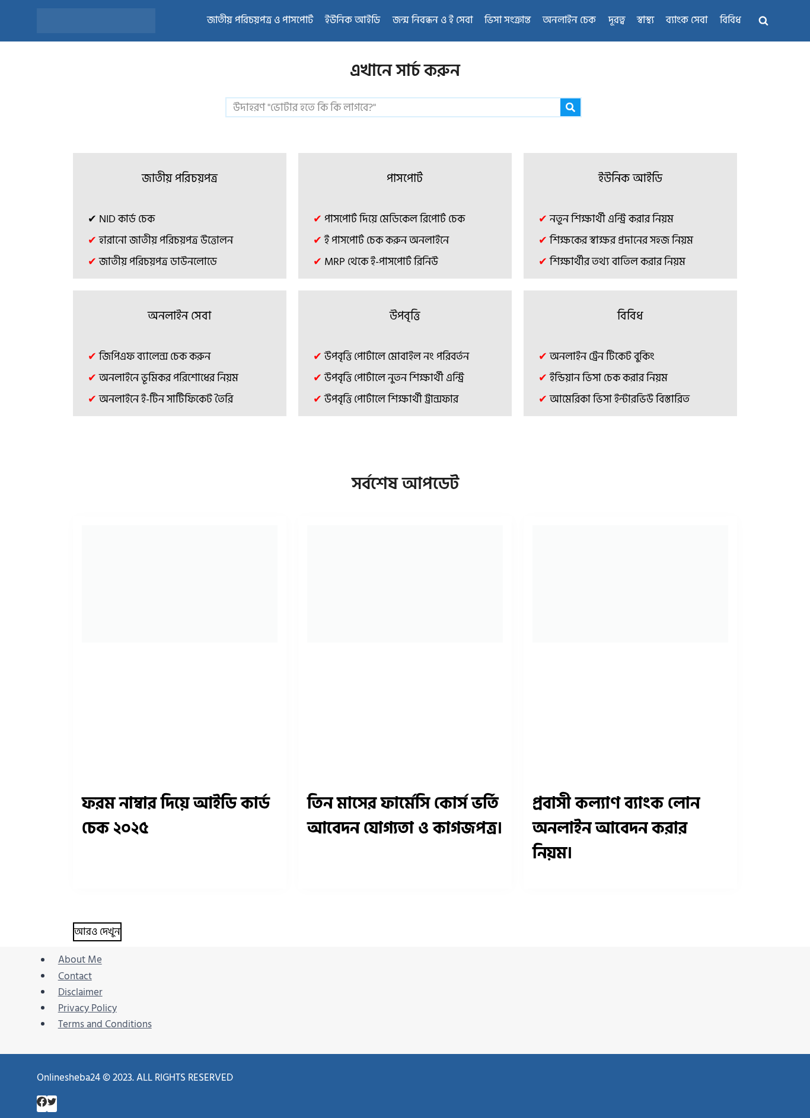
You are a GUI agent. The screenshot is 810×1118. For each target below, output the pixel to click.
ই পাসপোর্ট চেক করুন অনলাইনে (386, 240)
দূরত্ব (616, 20)
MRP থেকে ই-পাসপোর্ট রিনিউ (381, 261)
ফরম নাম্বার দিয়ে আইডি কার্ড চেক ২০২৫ (176, 816)
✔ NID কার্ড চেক (121, 219)
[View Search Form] (763, 21)
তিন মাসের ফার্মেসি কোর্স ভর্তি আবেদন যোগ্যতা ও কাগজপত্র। (404, 816)
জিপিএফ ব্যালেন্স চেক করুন (155, 356)
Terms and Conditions (105, 1024)
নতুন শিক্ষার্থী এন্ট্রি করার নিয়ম (612, 219)
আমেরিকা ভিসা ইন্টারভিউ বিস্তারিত (620, 399)
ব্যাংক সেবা (686, 20)
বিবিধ (730, 20)
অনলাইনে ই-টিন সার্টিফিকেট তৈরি (166, 399)
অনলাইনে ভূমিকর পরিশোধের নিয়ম (168, 377)
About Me (80, 960)
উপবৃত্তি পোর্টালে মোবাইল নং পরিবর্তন (396, 356)
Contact (75, 976)
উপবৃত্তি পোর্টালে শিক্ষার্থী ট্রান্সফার (391, 399)
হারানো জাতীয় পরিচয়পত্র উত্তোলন (166, 240)
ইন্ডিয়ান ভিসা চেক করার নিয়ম (609, 377)
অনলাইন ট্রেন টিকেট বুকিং (602, 356)
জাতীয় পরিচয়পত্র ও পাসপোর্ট (260, 20)
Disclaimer (80, 992)
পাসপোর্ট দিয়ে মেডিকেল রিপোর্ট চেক (394, 219)
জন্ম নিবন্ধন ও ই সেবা (433, 20)
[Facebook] (42, 1103)
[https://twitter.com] (52, 1103)
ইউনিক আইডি (352, 20)
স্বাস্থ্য (645, 20)
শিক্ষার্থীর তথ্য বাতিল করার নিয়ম (617, 261)
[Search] (570, 107)
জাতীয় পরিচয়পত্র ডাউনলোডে (158, 261)
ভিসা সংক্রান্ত (507, 20)
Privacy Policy (87, 1008)
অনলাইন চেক (569, 20)
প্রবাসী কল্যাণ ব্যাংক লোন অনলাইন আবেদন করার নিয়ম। (616, 828)
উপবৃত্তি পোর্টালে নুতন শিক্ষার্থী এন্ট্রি (394, 377)
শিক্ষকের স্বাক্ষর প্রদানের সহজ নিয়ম (621, 240)
